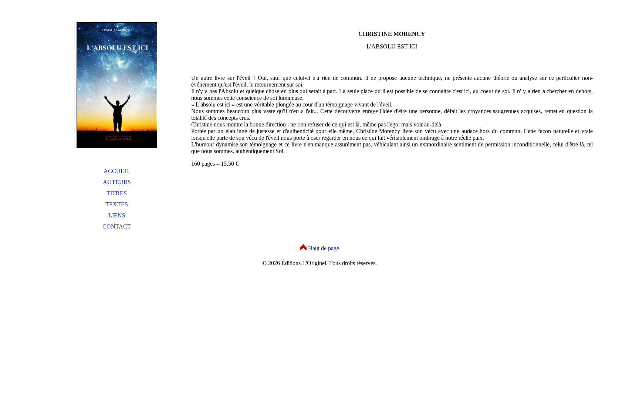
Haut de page (323, 248)
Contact (116, 226)
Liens (116, 215)
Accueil (117, 171)
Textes (116, 204)
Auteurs (117, 182)
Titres (116, 193)
